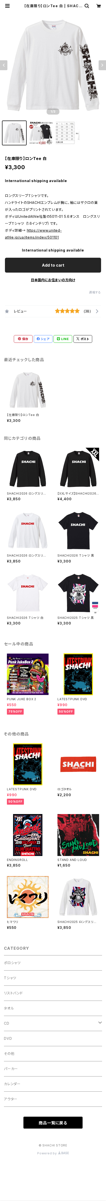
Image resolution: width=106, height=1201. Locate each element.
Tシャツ (10, 978)
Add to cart (53, 265)
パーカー (11, 1069)
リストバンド (13, 993)
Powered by (47, 1153)
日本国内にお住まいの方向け (53, 280)
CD (6, 1023)
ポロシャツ (12, 963)
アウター (11, 1099)
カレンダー (12, 1084)
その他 (9, 1053)
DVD (8, 1038)
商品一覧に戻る (53, 1122)
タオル (9, 1008)
